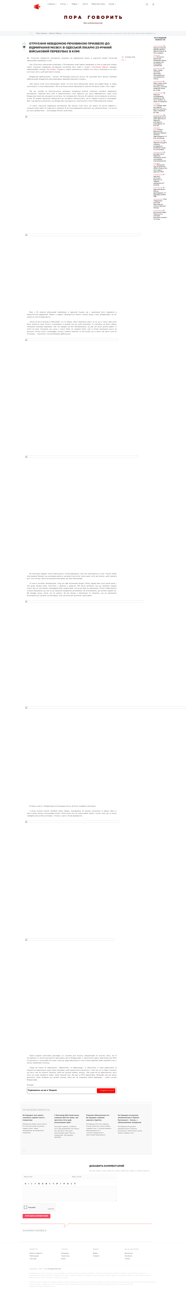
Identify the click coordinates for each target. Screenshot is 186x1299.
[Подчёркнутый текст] (32, 1183)
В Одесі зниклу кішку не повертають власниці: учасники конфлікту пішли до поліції (160, 86)
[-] (24, 46)
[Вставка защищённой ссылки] (57, 1183)
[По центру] (42, 1183)
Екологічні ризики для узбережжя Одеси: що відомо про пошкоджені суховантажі (160, 61)
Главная (51, 4)
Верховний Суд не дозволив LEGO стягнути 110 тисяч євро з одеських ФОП (160, 168)
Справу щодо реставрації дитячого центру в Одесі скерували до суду (159, 109)
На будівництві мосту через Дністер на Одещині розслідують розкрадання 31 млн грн (159, 120)
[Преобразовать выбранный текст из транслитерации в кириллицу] (71, 1183)
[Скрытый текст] (64, 1183)
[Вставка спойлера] (75, 1183)
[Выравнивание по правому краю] (46, 1183)
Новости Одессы (35, 1253)
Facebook (128, 1256)
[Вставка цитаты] (68, 1183)
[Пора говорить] (37, 4)
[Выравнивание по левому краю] (39, 1183)
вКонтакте (129, 1253)
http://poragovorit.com (109, 1284)
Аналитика (65, 1256)
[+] (24, 44)
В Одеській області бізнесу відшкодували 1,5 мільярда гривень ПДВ (159, 192)
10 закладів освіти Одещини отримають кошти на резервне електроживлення (159, 156)
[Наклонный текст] (28, 1183)
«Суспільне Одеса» (100, 67)
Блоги (85, 4)
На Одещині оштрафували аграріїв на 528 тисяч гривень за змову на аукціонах (160, 97)
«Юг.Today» (51, 69)
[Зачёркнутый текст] (35, 1183)
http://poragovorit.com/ (73, 1282)
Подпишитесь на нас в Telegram (42, 1090)
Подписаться (107, 1090)
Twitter (127, 1258)
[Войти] (153, 4)
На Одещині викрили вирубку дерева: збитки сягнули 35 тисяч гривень (159, 49)
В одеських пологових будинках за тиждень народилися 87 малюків (158, 180)
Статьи (63, 4)
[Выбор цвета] (60, 1183)
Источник (30, 1084)
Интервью (65, 1253)
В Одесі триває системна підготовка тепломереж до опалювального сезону (159, 73)
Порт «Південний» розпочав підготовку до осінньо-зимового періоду (160, 203)
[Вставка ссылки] (53, 1183)
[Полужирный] (25, 1183)
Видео (95, 1253)
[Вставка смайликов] (50, 1183)
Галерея (96, 1256)
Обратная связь (98, 4)
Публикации (34, 1256)
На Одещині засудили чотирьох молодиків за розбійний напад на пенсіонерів (160, 145)
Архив (111, 4)
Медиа (74, 4)
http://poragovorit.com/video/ (131, 1282)
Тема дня (32, 1258)
